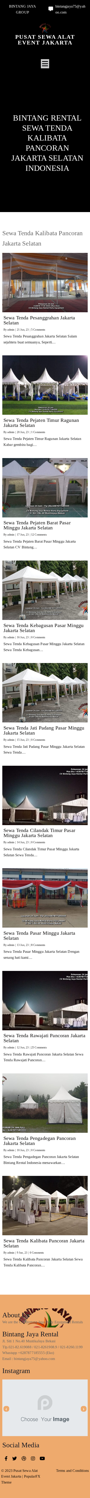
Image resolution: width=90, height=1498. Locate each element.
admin (10, 329)
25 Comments (39, 1047)
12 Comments (39, 534)
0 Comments (38, 637)
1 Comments (38, 432)
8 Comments (38, 945)
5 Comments (38, 329)
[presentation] (6, 1409)
